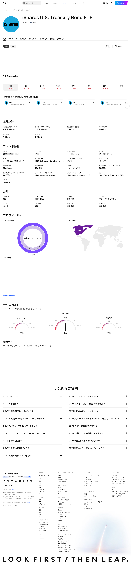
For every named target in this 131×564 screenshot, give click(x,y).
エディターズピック (90, 496)
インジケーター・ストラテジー (93, 502)
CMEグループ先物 (63, 500)
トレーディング (89, 492)
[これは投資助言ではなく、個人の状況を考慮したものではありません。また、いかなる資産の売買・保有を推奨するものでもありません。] (40, 309)
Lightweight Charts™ (118, 479)
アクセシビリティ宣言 (64, 545)
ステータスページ (63, 551)
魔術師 (86, 504)
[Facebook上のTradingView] (8, 480)
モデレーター (88, 486)
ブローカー (75, 3)
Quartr (28, 502)
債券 (40, 485)
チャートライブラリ (118, 477)
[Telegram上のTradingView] (23, 480)
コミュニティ (56, 3)
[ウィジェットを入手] (111, 46)
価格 (59, 477)
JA (107, 3)
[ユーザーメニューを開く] (112, 3)
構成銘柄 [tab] (23, 39)
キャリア (60, 518)
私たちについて (62, 510)
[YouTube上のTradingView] (12, 480)
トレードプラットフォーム (120, 483)
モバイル (41, 536)
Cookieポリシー (63, 543)
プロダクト (47, 3)
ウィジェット (116, 475)
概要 (59, 487)
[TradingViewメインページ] (10, 473)
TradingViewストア (64, 526)
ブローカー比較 (62, 492)
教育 (85, 494)
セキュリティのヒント (64, 547)
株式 (40, 481)
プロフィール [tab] (13, 39)
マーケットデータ (63, 479)
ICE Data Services (16, 490)
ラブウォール (88, 477)
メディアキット (62, 520)
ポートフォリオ (43, 522)
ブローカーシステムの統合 (120, 492)
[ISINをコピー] (118, 175)
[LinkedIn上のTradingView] (19, 480)
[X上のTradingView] (4, 480)
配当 (40, 514)
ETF (40, 483)
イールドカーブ (43, 524)
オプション (42, 526)
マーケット (66, 3)
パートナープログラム (118, 494)
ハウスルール (88, 483)
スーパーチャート (44, 475)
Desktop (41, 539)
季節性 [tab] (52, 39)
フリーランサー (89, 506)
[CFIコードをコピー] (11, 182)
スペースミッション (64, 512)
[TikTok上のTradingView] (27, 480)
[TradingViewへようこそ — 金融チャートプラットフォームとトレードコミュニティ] (11, 76)
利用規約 (60, 536)
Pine (40, 494)
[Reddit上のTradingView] (31, 480)
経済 (40, 510)
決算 (40, 512)
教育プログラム (116, 496)
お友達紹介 (87, 479)
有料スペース (88, 508)
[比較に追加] (28, 103)
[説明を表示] (19, 127)
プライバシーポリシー (64, 541)
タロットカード (62, 528)
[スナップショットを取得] (107, 46)
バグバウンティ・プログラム (66, 549)
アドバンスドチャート (118, 481)
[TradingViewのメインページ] (5, 3)
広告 (113, 489)
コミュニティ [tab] (33, 39)
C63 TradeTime (63, 531)
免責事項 (60, 539)
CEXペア (41, 489)
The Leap (61, 494)
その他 (82, 3)
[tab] (6, 46)
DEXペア (41, 492)
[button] (51, 3)
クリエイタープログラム (91, 481)
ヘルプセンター (62, 516)
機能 (59, 475)
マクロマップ (43, 528)
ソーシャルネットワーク (91, 475)
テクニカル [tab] (44, 39)
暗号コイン (42, 487)
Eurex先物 (61, 502)
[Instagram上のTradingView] (16, 480)
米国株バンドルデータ (64, 504)
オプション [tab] (60, 39)
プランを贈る (62, 481)
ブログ (60, 514)
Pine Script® (42, 531)
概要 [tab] (4, 39)
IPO (40, 516)
